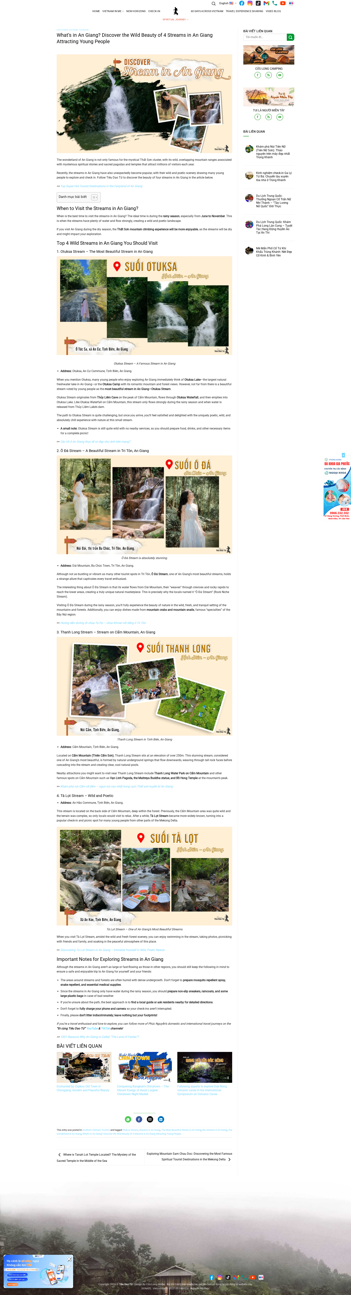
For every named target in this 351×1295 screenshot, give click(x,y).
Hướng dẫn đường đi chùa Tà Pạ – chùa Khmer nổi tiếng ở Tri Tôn (103, 623)
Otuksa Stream (130, 1130)
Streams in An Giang (149, 1130)
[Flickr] (291, 3)
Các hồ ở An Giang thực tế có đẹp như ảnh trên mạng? (95, 441)
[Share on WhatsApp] (128, 1119)
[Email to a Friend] (150, 1119)
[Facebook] (242, 3)
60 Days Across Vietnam (207, 11)
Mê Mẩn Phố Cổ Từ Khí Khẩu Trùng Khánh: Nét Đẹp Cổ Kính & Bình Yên (274, 252)
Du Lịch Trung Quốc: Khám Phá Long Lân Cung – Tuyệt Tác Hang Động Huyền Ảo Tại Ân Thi (274, 227)
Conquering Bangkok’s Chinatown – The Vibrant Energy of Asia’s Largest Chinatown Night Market (143, 1090)
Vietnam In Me (111, 11)
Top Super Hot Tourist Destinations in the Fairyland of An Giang (101, 186)
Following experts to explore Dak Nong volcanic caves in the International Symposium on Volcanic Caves (202, 1090)
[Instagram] (250, 3)
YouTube (92, 1028)
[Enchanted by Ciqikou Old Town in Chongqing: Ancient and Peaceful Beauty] (84, 1067)
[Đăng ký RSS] (268, 75)
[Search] (213, 3)
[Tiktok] (258, 3)
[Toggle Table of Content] (92, 197)
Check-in (154, 11)
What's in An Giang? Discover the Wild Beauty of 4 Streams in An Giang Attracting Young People (131, 1133)
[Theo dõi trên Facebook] (257, 75)
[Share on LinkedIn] (161, 1119)
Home (96, 11)
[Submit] (290, 37)
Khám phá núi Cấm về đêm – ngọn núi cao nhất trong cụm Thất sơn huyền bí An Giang (116, 786)
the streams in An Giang (214, 1130)
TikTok (105, 1028)
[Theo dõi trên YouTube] (279, 75)
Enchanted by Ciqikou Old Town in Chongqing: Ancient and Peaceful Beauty (83, 1088)
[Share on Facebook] (139, 1119)
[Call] (274, 3)
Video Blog (273, 11)
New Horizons (136, 11)
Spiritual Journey (174, 19)
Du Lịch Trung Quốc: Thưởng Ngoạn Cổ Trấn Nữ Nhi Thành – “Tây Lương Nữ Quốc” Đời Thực (273, 201)
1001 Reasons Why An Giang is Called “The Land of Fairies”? (99, 1037)
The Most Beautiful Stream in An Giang (181, 1130)
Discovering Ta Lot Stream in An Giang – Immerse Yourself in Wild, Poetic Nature (112, 950)
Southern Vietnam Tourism (72, 30)
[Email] (266, 3)
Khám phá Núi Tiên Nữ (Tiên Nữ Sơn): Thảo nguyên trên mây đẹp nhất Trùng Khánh (273, 152)
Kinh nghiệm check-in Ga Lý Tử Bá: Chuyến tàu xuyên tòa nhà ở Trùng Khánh (274, 176)
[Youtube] (283, 3)
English (223, 3)
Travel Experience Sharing (244, 11)
